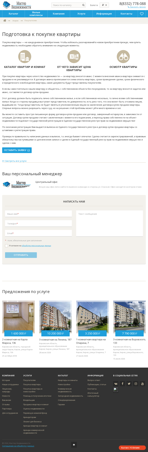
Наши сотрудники (10, 384)
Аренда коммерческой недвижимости (33, 431)
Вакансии (6, 400)
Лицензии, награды (7, 390)
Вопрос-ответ (94, 380)
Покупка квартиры (32, 384)
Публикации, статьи (97, 384)
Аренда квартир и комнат (35, 425)
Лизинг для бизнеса (32, 421)
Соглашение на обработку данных (18, 446)
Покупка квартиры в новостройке (32, 390)
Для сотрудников (10, 413)
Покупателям (29, 380)
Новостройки (64, 384)
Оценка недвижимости (34, 408)
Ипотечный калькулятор (93, 394)
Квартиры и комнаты (68, 380)
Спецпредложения (66, 400)
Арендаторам (29, 417)
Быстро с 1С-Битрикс (130, 447)
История (6, 380)
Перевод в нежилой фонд (35, 413)
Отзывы (6, 404)
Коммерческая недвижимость (65, 390)
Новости (6, 396)
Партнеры (7, 408)
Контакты (92, 388)
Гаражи (61, 404)
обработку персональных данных (36, 245)
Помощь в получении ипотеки (37, 396)
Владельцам (29, 400)
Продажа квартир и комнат (36, 404)
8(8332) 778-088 (132, 3)
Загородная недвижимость (70, 396)
